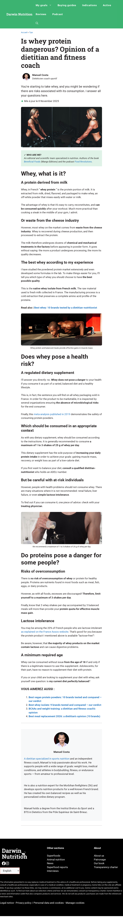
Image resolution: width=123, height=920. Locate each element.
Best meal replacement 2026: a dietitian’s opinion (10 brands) (64, 716)
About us (99, 855)
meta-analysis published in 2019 (52, 414)
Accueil (24, 32)
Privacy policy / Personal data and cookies (40, 902)
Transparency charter (106, 867)
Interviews (53, 870)
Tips (31, 32)
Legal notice (7, 902)
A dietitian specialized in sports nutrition (46, 758)
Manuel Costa (40, 74)
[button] (37, 23)
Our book (99, 863)
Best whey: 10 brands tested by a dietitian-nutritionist (65, 307)
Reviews (41, 14)
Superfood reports (57, 867)
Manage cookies (75, 902)
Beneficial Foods (32, 161)
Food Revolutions (83, 161)
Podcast (57, 14)
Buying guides (67, 5)
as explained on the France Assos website (44, 631)
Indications (89, 5)
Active (107, 5)
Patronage (100, 859)
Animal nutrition (56, 859)
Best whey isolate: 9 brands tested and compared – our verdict (65, 704)
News (50, 863)
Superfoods (53, 855)
